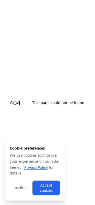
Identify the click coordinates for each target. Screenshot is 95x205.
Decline (20, 187)
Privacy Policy (36, 167)
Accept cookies (46, 188)
